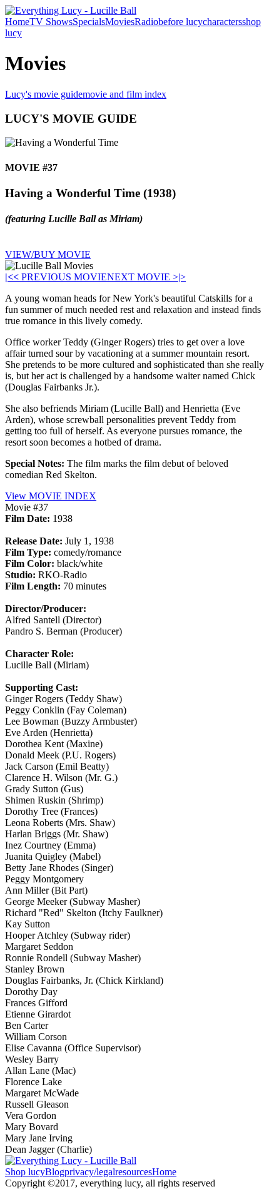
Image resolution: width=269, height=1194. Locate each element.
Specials (89, 21)
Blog (54, 1171)
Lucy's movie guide (44, 94)
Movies (119, 21)
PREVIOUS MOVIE (60, 277)
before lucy (180, 21)
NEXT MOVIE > (142, 277)
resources (133, 1171)
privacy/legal (89, 1171)
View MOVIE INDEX (50, 496)
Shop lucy (25, 1171)
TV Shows (51, 21)
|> (182, 277)
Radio (146, 21)
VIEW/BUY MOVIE (48, 254)
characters (222, 21)
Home (17, 21)
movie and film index (124, 94)
